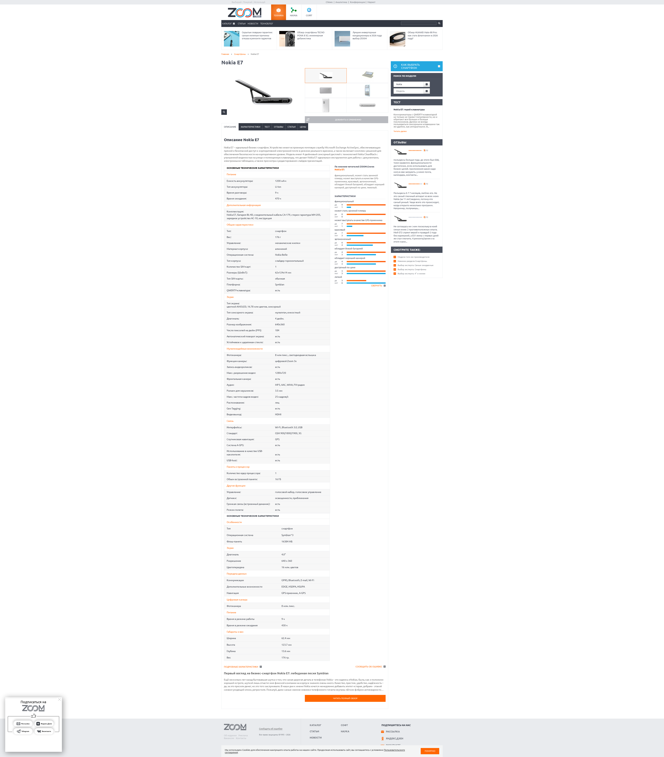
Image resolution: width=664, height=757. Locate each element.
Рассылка (393, 731)
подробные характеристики (241, 667)
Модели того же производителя (414, 257)
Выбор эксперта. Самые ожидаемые (416, 265)
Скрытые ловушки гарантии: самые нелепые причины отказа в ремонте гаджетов (257, 35)
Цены (303, 127)
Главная (225, 54)
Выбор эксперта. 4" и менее (411, 273)
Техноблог (266, 23)
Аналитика (341, 2)
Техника (279, 15)
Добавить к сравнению (348, 119)
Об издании (230, 735)
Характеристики (250, 127)
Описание (230, 127)
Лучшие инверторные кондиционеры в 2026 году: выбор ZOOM (367, 35)
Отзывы (278, 127)
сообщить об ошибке (369, 666)
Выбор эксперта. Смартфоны (412, 269)
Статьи (242, 23)
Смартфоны (240, 54)
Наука (293, 15)
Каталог (227, 23)
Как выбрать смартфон (410, 66)
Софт (309, 15)
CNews (329, 2)
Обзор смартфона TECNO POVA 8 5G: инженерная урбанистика (310, 35)
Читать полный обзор (345, 698)
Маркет (371, 2)
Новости (253, 23)
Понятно (430, 751)
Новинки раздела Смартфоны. (412, 261)
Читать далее (400, 131)
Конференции (357, 2)
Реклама (243, 735)
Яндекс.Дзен (394, 738)
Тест (267, 127)
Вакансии (229, 738)
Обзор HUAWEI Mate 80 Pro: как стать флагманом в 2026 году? (423, 35)
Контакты (241, 738)
